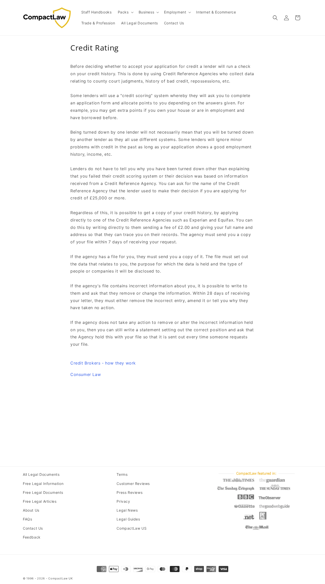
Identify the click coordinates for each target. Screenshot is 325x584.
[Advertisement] (162, 417)
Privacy (123, 501)
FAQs (27, 519)
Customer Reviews (133, 483)
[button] (125, 12)
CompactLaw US (132, 528)
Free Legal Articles (39, 501)
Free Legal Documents (43, 492)
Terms (122, 474)
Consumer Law (85, 374)
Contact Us (33, 528)
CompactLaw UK (60, 578)
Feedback (32, 537)
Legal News (127, 510)
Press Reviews (129, 492)
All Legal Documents (41, 474)
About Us (31, 510)
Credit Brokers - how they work (103, 363)
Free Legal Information (43, 483)
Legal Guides (128, 519)
